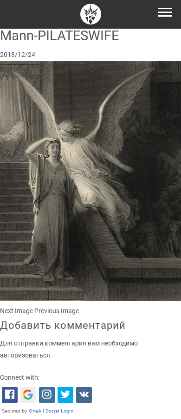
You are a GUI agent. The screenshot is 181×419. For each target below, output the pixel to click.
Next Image (16, 311)
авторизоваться (25, 355)
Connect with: (19, 378)
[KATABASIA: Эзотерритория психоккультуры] (90, 15)
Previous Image (56, 311)
